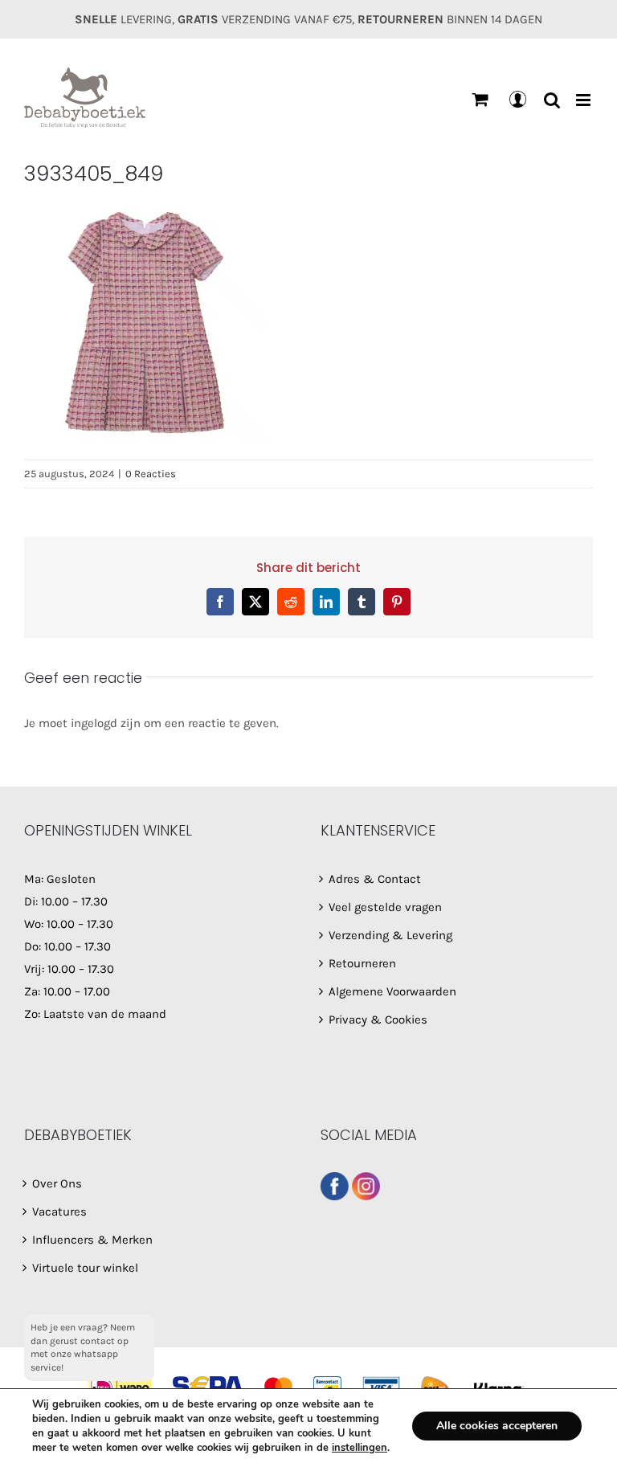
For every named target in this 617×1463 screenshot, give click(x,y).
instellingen (359, 1448)
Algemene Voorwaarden (392, 991)
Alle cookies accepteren (497, 1425)
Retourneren (362, 963)
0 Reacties (150, 474)
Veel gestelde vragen (385, 907)
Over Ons (57, 1183)
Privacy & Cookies (378, 1019)
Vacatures (59, 1211)
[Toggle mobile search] (552, 100)
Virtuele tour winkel (85, 1268)
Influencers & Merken (92, 1239)
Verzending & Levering (390, 935)
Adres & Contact (375, 879)
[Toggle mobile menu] (584, 100)
